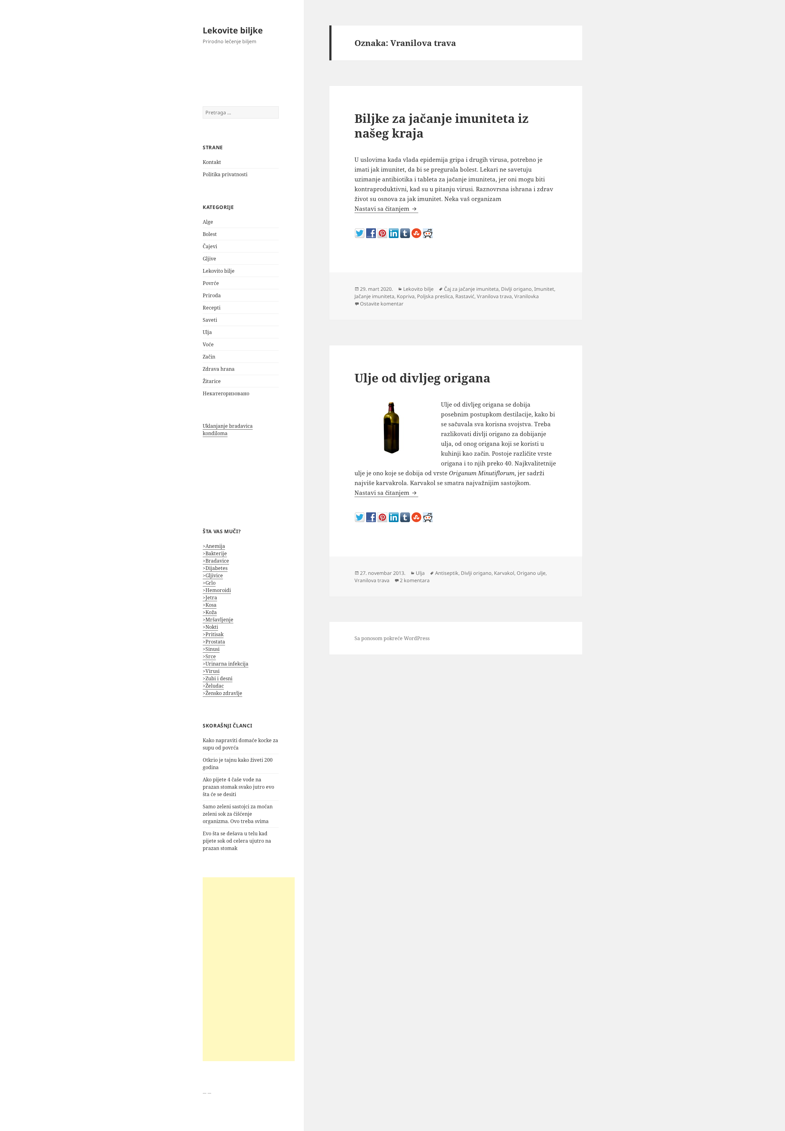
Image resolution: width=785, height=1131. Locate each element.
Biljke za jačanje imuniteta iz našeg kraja (441, 125)
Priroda (212, 295)
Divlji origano (516, 289)
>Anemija (214, 546)
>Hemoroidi (217, 590)
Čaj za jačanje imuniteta (471, 289)
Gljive (209, 258)
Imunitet (544, 289)
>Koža (210, 612)
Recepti (211, 307)
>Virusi (211, 671)
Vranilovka (526, 296)
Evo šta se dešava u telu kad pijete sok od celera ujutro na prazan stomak (237, 841)
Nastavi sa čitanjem (386, 209)
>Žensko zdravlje (222, 693)
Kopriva (406, 296)
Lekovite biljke (233, 30)
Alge (208, 221)
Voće (208, 344)
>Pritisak (213, 634)
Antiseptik (446, 573)
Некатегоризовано (226, 393)
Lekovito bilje (219, 271)
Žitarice (212, 381)
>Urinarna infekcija (225, 663)
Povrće (211, 283)
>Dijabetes (215, 568)
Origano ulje (531, 573)
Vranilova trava (494, 296)
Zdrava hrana (219, 369)
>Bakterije (215, 553)
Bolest (210, 234)
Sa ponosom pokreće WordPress (392, 638)
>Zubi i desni (217, 678)
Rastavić (464, 296)
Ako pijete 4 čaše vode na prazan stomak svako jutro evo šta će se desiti (238, 787)
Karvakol (504, 573)
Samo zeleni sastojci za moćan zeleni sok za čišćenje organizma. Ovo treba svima (238, 814)
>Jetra (210, 597)
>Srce (209, 656)
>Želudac (213, 685)
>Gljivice (213, 575)
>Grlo (209, 582)
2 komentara (415, 580)
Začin (209, 356)
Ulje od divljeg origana (422, 378)
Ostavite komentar (382, 303)
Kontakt (212, 162)
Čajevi (210, 246)
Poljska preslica (435, 296)
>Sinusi (211, 649)
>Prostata (214, 641)
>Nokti (210, 627)
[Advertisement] (249, 969)
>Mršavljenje (218, 619)
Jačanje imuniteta (374, 296)
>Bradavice (216, 560)
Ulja (207, 332)
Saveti (210, 320)
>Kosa (209, 605)
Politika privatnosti (225, 174)
